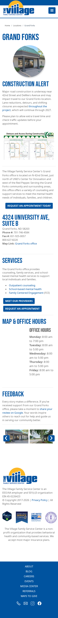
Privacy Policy (39, 500)
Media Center (29, 586)
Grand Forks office (26, 243)
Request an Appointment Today (29, 205)
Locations (17, 25)
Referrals (29, 591)
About (29, 566)
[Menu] (51, 10)
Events (29, 581)
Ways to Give (29, 596)
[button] (16, 436)
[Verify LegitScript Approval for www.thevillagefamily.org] (7, 517)
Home (7, 25)
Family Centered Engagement (26, 292)
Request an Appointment (22, 308)
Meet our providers (19, 301)
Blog (29, 571)
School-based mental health (25, 289)
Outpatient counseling (22, 285)
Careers (29, 576)
